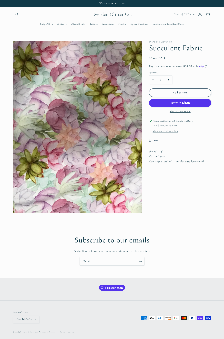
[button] (17, 14)
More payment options (180, 111)
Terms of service (67, 332)
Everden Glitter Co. (29, 332)
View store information (165, 130)
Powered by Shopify (47, 332)
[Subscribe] (140, 261)
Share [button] (155, 140)
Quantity (153, 72)
